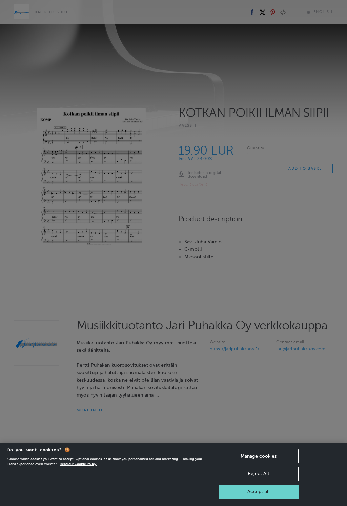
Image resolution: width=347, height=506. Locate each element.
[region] (173, 474)
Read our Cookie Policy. (78, 464)
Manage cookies (259, 456)
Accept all (258, 491)
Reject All (258, 473)
